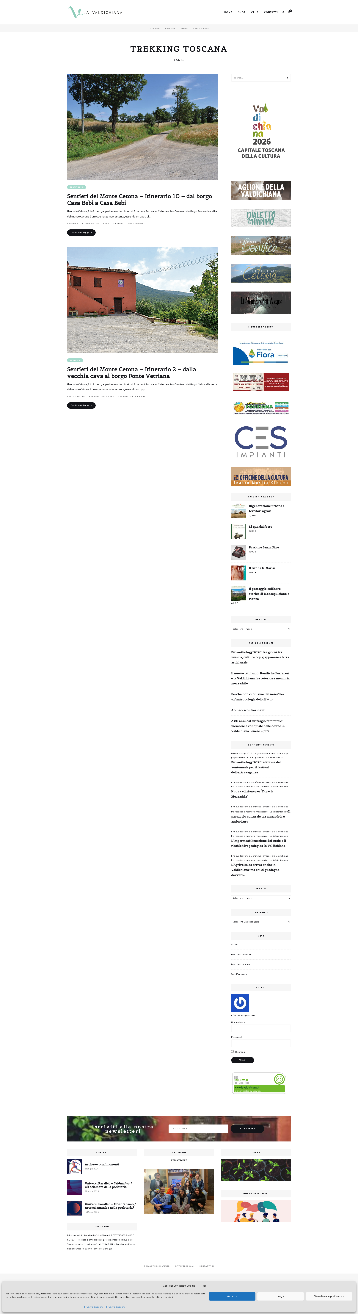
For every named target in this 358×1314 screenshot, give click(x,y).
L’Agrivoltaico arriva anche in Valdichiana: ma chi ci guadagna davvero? (255, 870)
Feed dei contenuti (241, 954)
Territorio (76, 187)
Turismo (75, 360)
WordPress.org (239, 974)
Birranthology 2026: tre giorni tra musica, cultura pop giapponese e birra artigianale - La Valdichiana (259, 755)
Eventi (184, 28)
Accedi (234, 945)
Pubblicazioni (201, 28)
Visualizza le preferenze (329, 1296)
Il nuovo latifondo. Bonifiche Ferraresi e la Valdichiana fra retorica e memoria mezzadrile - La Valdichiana (259, 785)
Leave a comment (136, 223)
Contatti (271, 12)
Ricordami (240, 1052)
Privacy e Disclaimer (94, 1307)
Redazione (72, 223)
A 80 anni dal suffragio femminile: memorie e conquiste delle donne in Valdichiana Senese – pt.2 (258, 726)
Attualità (154, 28)
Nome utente (238, 1022)
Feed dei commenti (241, 964)
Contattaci (206, 1266)
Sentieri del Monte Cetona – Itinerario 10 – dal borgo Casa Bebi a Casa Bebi (139, 199)
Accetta (232, 1296)
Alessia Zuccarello (76, 396)
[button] (204, 1286)
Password (236, 1037)
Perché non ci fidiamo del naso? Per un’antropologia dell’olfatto (257, 696)
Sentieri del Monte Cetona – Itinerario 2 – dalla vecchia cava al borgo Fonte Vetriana (131, 372)
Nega (280, 1296)
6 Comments (138, 396)
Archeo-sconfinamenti (248, 710)
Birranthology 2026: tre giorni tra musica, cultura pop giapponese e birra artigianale (260, 657)
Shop (242, 12)
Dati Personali (184, 1266)
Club (254, 12)
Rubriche (170, 28)
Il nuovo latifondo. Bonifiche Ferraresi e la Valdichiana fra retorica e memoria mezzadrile (260, 678)
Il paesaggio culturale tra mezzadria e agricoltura (260, 816)
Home (228, 12)
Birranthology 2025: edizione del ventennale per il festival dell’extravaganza (256, 767)
